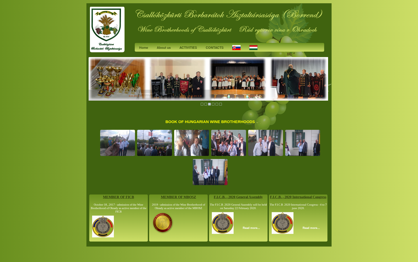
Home (143, 47)
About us (164, 47)
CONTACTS (215, 47)
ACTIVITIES (188, 47)
